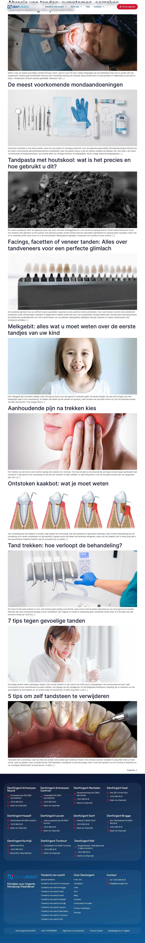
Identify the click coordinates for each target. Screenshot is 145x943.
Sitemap (77, 912)
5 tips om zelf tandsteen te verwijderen (58, 696)
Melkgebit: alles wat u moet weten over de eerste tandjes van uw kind (72, 329)
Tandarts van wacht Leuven (53, 907)
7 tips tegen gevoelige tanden (46, 620)
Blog (76, 895)
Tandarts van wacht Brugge (53, 887)
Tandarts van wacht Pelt (52, 919)
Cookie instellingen (82, 908)
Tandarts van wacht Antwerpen (55, 883)
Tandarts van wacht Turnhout (54, 915)
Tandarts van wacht (54, 6)
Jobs (76, 887)
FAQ (88, 6)
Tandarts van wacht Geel (52, 891)
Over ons (75, 6)
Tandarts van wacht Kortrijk (53, 903)
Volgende (132, 770)
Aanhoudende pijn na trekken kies (52, 408)
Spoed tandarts (48, 880)
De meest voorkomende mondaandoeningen (65, 84)
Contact (98, 6)
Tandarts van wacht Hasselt (53, 899)
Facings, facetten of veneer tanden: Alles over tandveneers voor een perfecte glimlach (67, 245)
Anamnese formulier (83, 903)
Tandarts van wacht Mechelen (54, 911)
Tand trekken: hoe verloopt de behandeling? (65, 545)
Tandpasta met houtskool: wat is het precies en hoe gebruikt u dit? (69, 163)
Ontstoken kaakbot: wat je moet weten (58, 483)
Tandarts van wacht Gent (52, 895)
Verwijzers (78, 883)
